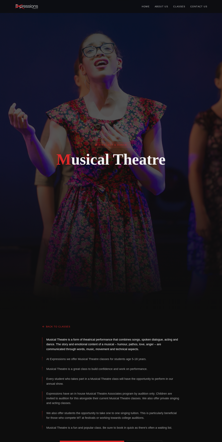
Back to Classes (58, 326)
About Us (161, 6)
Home (146, 6)
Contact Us (198, 6)
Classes (179, 6)
